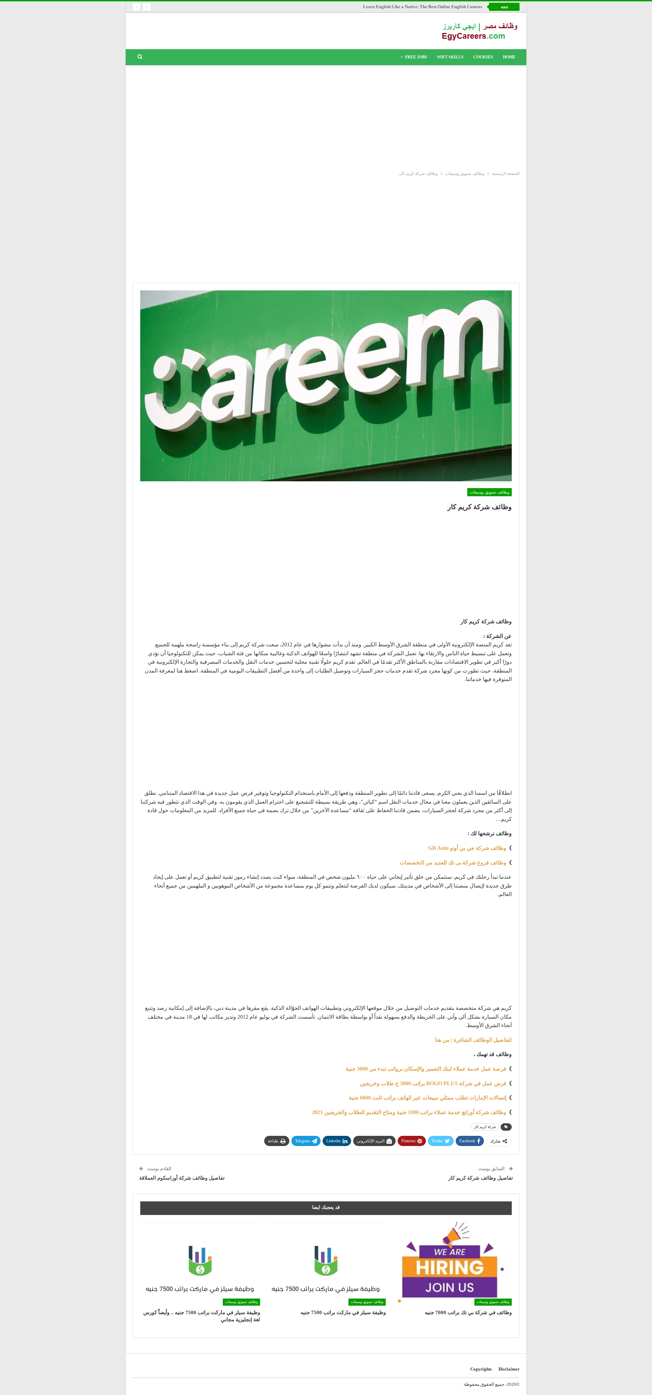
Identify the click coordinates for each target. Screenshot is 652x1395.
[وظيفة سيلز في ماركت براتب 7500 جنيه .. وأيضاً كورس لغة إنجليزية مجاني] (200, 1264)
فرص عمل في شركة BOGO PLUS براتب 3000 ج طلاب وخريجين (433, 1083)
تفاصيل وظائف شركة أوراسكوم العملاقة (181, 1178)
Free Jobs (416, 57)
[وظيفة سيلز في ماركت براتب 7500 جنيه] (326, 1264)
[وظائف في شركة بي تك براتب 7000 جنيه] (452, 1264)
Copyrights (481, 1369)
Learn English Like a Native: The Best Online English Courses (422, 6)
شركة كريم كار (485, 1127)
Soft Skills (450, 57)
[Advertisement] (326, 116)
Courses (483, 57)
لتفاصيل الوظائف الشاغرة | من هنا (473, 1040)
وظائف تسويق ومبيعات (489, 492)
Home (509, 57)
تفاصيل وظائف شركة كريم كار (480, 1178)
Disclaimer (509, 1369)
